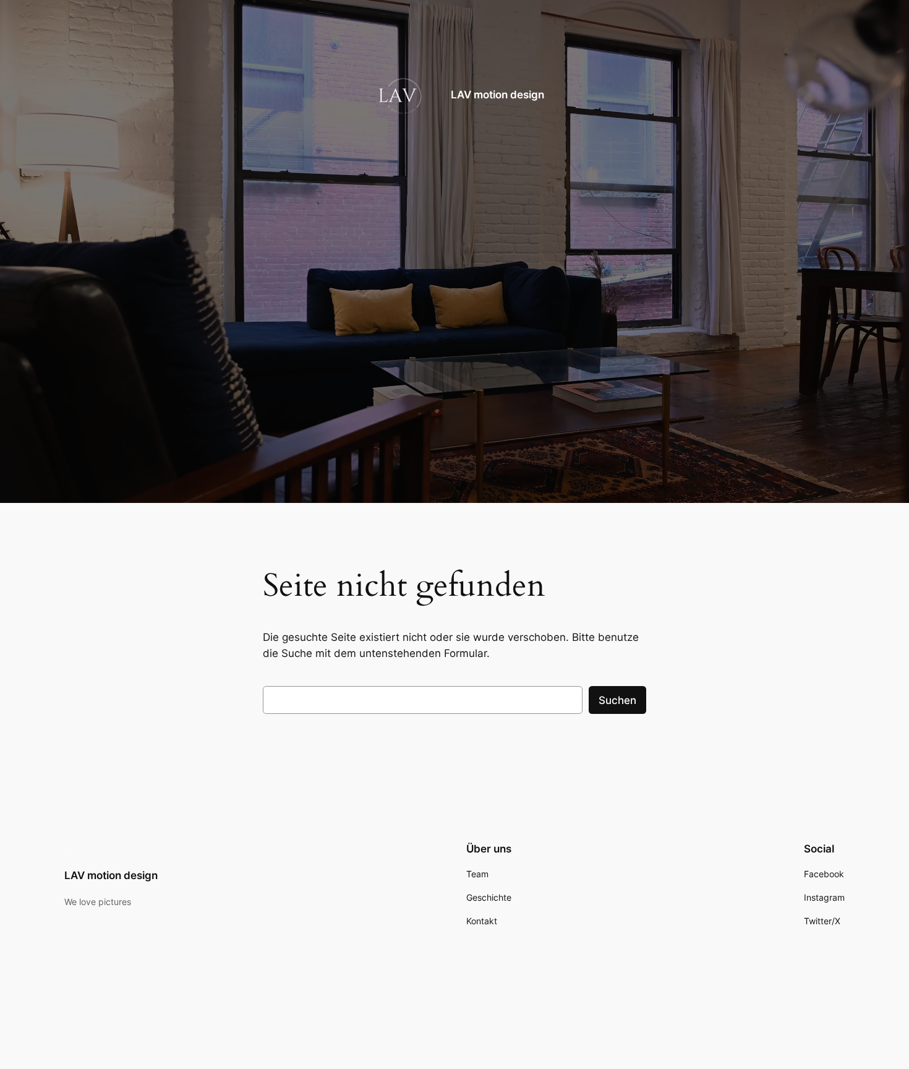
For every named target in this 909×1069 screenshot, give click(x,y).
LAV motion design (497, 95)
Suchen (617, 700)
